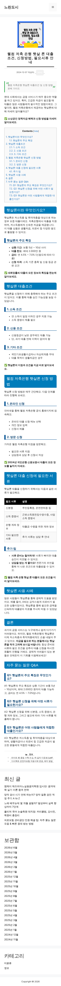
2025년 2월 (10, 925)
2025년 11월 (11, 881)
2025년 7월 (10, 900)
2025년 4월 (10, 915)
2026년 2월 (10, 867)
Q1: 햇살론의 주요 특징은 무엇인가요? (30, 185)
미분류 (7, 963)
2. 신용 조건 (17, 150)
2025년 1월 (10, 929)
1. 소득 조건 (17, 147)
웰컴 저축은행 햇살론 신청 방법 (23, 157)
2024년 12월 (11, 934)
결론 (9, 178)
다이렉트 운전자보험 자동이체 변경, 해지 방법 (32, 761)
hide (36, 131)
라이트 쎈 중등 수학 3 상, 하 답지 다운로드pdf (32, 758)
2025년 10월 (11, 886)
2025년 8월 (10, 896)
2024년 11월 (11, 939)
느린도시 (11, 7)
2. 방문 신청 (17, 164)
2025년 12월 (11, 876)
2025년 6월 (10, 905)
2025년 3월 (10, 920)
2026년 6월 (10, 847)
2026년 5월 (10, 852)
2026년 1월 (10, 871)
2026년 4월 (10, 857)
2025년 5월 (10, 910)
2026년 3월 (10, 862)
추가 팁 (15, 171)
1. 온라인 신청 (18, 161)
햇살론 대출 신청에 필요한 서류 (23, 167)
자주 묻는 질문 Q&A (17, 181)
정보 (31, 754)
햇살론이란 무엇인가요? (19, 136)
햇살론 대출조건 (15, 143)
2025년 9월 (10, 891)
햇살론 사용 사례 (16, 174)
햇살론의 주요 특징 (20, 140)
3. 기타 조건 (17, 154)
